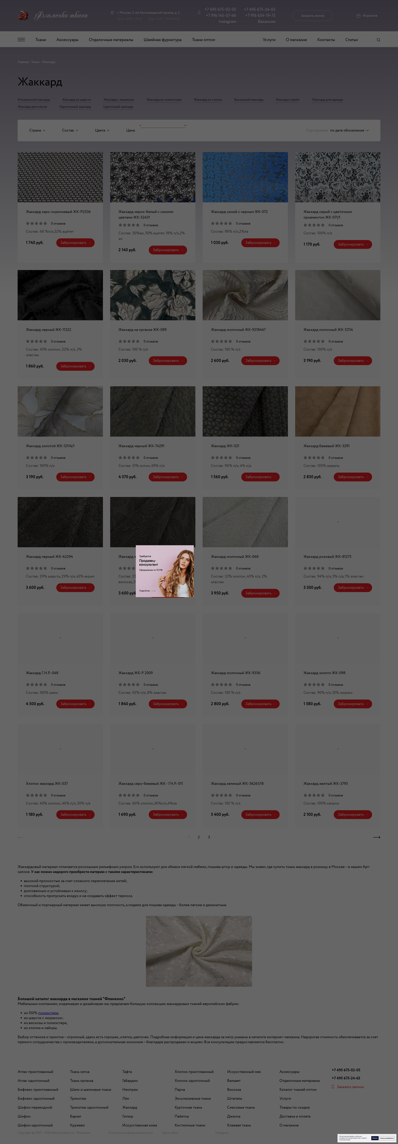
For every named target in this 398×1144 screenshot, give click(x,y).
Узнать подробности (387, 1138)
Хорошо (374, 1138)
